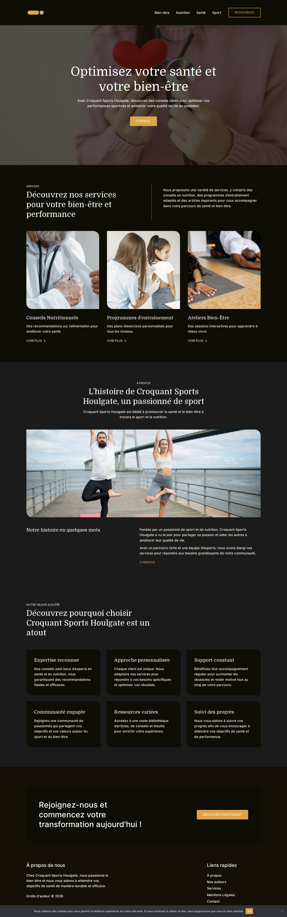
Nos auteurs (216, 882)
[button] (244, 12)
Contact (213, 901)
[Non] (282, 911)
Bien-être (162, 13)
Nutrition (183, 13)
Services (214, 888)
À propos (214, 875)
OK (249, 911)
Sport (216, 13)
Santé (201, 13)
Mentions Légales (221, 895)
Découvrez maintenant (222, 815)
